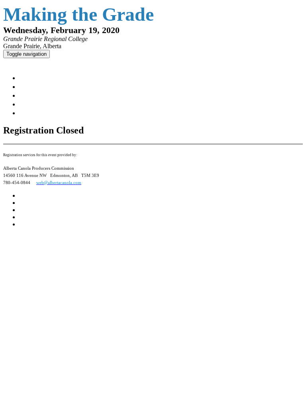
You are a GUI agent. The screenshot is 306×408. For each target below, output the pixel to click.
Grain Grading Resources (62, 104)
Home (28, 77)
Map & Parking (43, 86)
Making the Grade (30, 62)
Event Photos (43, 112)
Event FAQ (36, 95)
